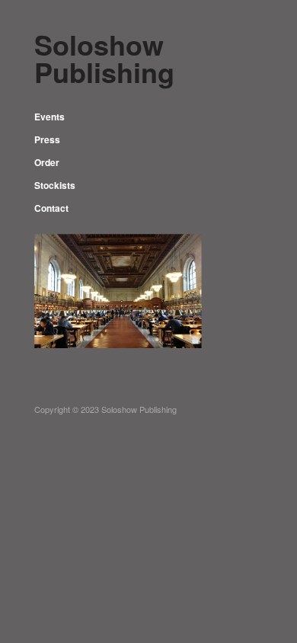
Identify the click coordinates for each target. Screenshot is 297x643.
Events (49, 116)
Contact (51, 208)
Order (46, 162)
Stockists (54, 185)
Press (47, 139)
